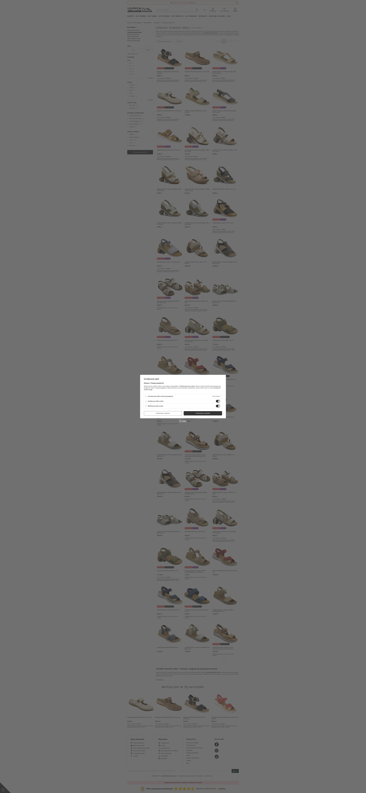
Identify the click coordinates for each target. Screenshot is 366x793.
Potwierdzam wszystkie (203, 413)
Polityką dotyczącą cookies (187, 386)
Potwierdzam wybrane (163, 413)
